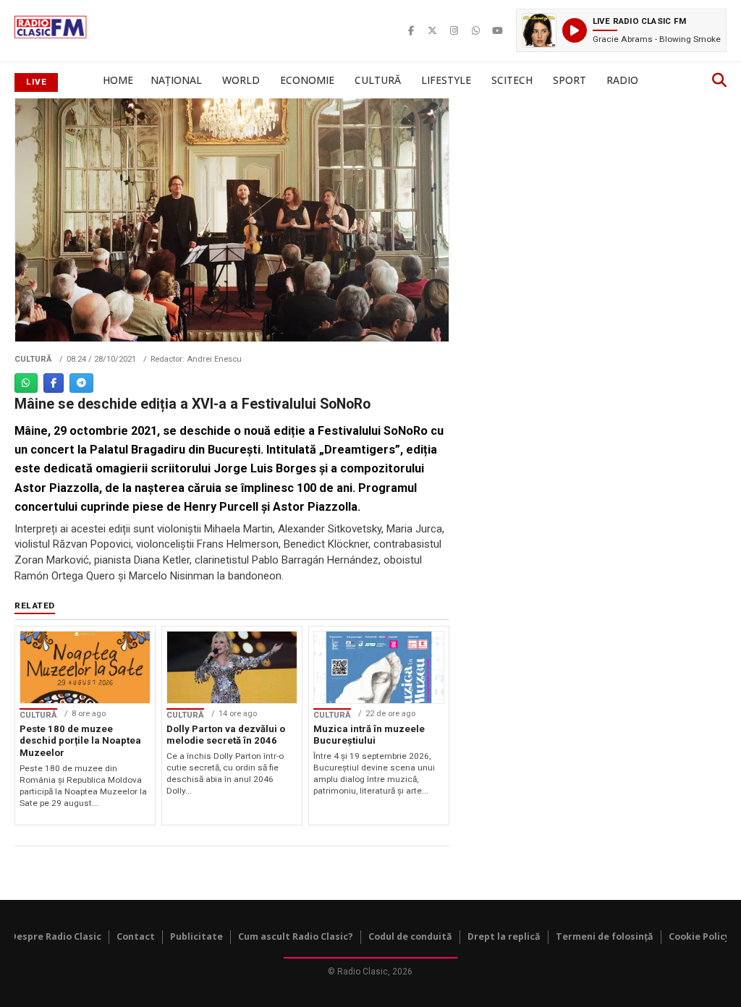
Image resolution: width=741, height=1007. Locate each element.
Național (176, 80)
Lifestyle (446, 80)
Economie (307, 80)
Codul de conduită (410, 936)
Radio (622, 80)
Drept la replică (504, 936)
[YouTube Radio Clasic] (498, 30)
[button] (621, 30)
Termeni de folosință (604, 936)
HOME (118, 80)
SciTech (512, 80)
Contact (136, 936)
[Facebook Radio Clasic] (411, 30)
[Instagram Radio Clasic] (454, 30)
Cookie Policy (699, 936)
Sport (569, 80)
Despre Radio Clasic (55, 936)
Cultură (378, 80)
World (241, 80)
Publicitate (196, 936)
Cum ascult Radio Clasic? (295, 936)
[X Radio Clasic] (433, 30)
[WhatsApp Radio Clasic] (476, 30)
